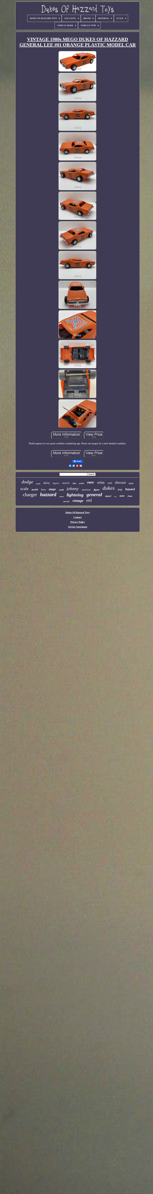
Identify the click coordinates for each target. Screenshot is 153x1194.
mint (131, 483)
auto (122, 495)
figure (97, 489)
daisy (46, 482)
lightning (75, 494)
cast (110, 482)
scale (24, 488)
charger (30, 494)
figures (56, 483)
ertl (89, 500)
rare (90, 482)
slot (115, 496)
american (86, 489)
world (61, 490)
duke (74, 483)
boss (43, 489)
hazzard (48, 494)
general (94, 494)
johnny (73, 488)
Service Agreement (77, 527)
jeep (120, 489)
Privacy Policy (77, 522)
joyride (38, 484)
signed (108, 496)
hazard (130, 489)
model (35, 489)
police (81, 483)
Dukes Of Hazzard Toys (77, 512)
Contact (78, 517)
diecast (120, 482)
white (101, 482)
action (61, 496)
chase (129, 496)
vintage (77, 501)
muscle (66, 483)
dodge (27, 481)
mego (52, 489)
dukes (108, 488)
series (66, 502)
